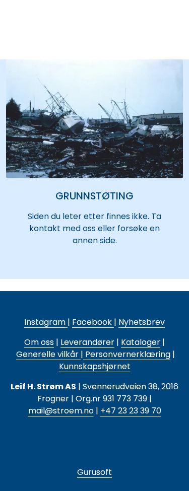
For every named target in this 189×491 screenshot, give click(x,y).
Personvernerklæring (126, 354)
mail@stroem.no (61, 410)
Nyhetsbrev (141, 322)
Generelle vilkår (47, 354)
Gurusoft (94, 472)
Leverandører (87, 342)
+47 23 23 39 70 (130, 410)
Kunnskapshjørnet (95, 366)
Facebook (93, 322)
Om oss (39, 342)
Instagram (46, 322)
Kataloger (140, 342)
